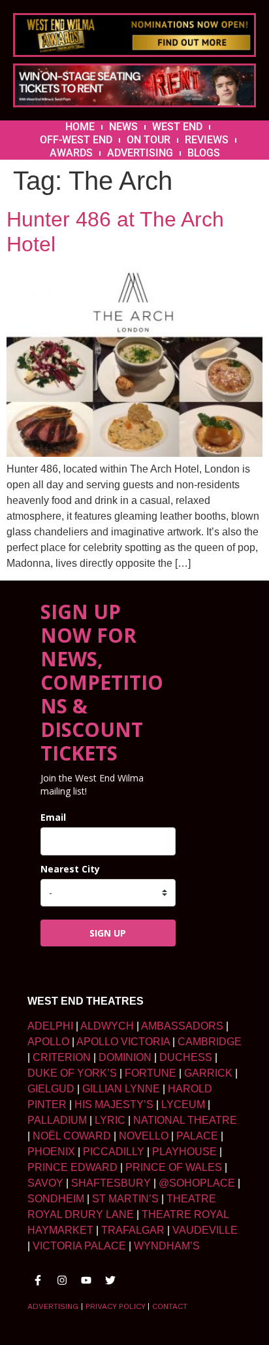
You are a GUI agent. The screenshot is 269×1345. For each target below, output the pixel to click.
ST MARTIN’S (125, 1198)
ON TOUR (148, 140)
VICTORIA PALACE (79, 1245)
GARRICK (208, 1073)
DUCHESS (185, 1057)
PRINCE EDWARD (72, 1167)
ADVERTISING (140, 153)
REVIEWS (207, 140)
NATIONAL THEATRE (185, 1120)
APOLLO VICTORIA (123, 1041)
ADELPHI (50, 1025)
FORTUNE (150, 1073)
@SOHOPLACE (197, 1183)
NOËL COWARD (72, 1135)
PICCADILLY (113, 1151)
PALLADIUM (57, 1120)
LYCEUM (183, 1104)
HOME (80, 126)
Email (53, 817)
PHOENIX (51, 1151)
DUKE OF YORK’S (72, 1073)
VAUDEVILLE (205, 1230)
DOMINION (125, 1057)
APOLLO (48, 1041)
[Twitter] (110, 1280)
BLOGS (203, 153)
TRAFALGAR (133, 1230)
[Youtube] (86, 1280)
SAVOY (45, 1183)
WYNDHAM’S (167, 1245)
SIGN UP (107, 933)
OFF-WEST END (76, 140)
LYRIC (110, 1120)
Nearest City (70, 869)
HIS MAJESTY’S (113, 1104)
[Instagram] (62, 1280)
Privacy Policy (115, 1306)
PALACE (197, 1135)
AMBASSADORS (182, 1025)
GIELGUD (50, 1088)
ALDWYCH (107, 1025)
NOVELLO (143, 1135)
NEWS (123, 126)
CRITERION (62, 1057)
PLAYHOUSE (184, 1151)
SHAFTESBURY (111, 1183)
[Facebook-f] (37, 1280)
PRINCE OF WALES (173, 1167)
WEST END (177, 126)
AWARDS (71, 153)
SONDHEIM (55, 1198)
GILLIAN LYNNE (121, 1088)
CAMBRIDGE (210, 1041)
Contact (169, 1306)
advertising (52, 1306)
